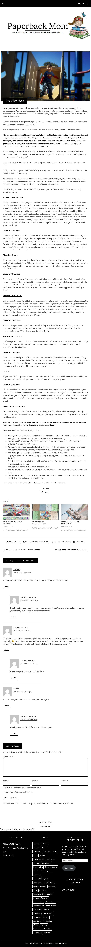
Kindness (42, 890)
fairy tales (37, 882)
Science (46, 917)
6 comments (80, 542)
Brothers (50, 859)
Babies (44, 848)
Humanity (52, 886)
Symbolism (37, 929)
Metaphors (50, 902)
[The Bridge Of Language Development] (74, 512)
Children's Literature (12, 844)
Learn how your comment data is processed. (55, 803)
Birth (35, 855)
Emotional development (42, 871)
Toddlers (47, 929)
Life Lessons (38, 902)
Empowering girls (40, 879)
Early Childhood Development (37, 542)
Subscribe (69, 868)
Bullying (36, 863)
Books (42, 855)
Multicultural (51, 906)
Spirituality (47, 921)
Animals (46, 844)
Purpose (36, 917)
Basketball (37, 851)
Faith (5, 852)
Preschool (66, 542)
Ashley (16, 569)
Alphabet (37, 844)
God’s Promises (39, 886)
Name (6, 780)
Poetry (46, 909)
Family (52, 882)
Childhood (46, 863)
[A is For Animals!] (45, 512)
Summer (44, 925)
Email (35, 780)
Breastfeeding (39, 859)
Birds (54, 851)
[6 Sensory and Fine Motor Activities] (16, 512)
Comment (8, 757)
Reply (6, 586)
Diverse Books (51, 867)
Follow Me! (45, 826)
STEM (35, 925)
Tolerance (37, 933)
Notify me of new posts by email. (19, 792)
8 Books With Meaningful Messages (70, 550)
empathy (36, 875)
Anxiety (36, 848)
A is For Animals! (38, 521)
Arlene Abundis (14, 542)
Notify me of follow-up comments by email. (23, 788)
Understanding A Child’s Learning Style (23, 550)
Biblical (47, 851)
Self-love (37, 921)
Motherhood (8, 856)
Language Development (42, 894)
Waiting (47, 933)
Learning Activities (40, 898)
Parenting (57, 542)
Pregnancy (37, 913)
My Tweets (68, 889)
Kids (35, 890)
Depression (38, 867)
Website (64, 780)
